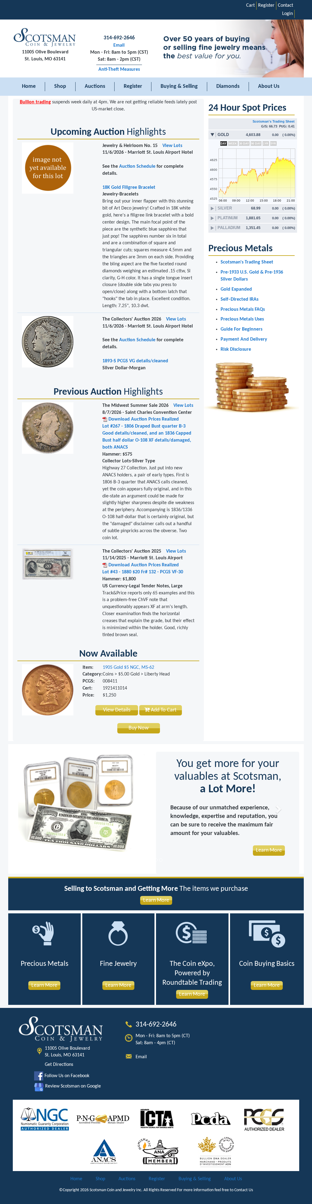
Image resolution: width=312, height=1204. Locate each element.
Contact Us (243, 1190)
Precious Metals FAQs (243, 309)
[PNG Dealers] (102, 1118)
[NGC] (45, 1118)
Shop (60, 86)
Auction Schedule (137, 166)
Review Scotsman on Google (72, 1086)
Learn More (156, 900)
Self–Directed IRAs (239, 299)
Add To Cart (163, 710)
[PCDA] (211, 1118)
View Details (116, 710)
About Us (268, 86)
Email (119, 45)
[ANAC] (104, 1151)
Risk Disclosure (236, 349)
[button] (34, 809)
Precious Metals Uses (242, 319)
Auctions (95, 86)
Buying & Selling (179, 86)
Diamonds (227, 86)
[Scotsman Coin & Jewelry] (45, 38)
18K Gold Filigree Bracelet (128, 187)
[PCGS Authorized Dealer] (265, 1118)
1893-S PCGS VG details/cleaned (135, 361)
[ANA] (158, 1151)
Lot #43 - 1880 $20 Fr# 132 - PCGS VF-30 (142, 572)
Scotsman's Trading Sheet (274, 121)
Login (287, 13)
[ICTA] (157, 1118)
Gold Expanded (236, 289)
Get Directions (59, 1064)
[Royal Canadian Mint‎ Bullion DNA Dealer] (216, 1151)
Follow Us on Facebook (66, 1075)
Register (266, 5)
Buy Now (139, 728)
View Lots (172, 145)
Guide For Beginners (241, 329)
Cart (250, 5)
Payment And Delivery (244, 339)
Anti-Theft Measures (119, 69)
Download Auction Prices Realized (143, 419)
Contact (285, 5)
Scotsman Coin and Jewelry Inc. (116, 1190)
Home (29, 86)
